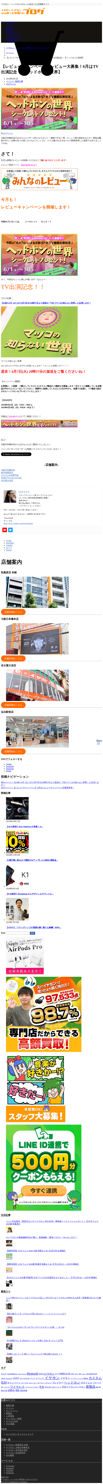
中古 (41, 1386)
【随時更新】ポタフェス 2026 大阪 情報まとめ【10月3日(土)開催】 (36, 1251)
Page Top (5, 1477)
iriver (76, 1374)
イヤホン (52, 1378)
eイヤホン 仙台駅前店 (15, 1453)
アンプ (32, 1378)
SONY (16, 1378)
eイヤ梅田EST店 (62, 1374)
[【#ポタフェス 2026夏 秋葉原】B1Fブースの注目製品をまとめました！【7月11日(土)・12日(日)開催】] (9, 1283)
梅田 (97, 1387)
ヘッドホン (72, 1382)
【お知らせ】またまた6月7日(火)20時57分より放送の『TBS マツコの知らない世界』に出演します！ (46, 303)
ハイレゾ (48, 1383)
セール (40, 1383)
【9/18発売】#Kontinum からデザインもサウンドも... (29, 894)
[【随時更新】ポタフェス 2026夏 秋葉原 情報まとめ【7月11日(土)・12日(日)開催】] (9, 1270)
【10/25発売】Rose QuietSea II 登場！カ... (24, 827)
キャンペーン (12, 28)
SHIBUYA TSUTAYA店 (11, 478)
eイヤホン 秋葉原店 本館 (17, 1445)
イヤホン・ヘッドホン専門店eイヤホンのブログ (20, 1479)
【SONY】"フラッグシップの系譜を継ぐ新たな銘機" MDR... (33, 927)
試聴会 (11, 1390)
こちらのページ (14, 416)
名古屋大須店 (7, 480)
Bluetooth (32, 1373)
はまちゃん (11, 84)
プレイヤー (57, 1382)
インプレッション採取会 (79, 1378)
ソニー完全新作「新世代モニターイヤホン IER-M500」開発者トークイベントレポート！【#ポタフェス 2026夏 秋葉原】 (52, 1222)
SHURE (3, 1378)
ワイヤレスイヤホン (32, 1387)
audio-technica (22, 1374)
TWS (21, 1378)
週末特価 (23, 1391)
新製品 (9, 31)
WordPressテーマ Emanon (18, 1482)
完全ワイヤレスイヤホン (73, 1387)
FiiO (72, 1374)
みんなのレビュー (29, 165)
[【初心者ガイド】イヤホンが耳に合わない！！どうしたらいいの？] (9, 1319)
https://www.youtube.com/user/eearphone (18, 523)
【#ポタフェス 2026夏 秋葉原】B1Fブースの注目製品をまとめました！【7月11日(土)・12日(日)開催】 (51, 1277)
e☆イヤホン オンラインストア (20, 1434)
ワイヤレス (17, 1386)
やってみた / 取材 (14, 36)
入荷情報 (10, 33)
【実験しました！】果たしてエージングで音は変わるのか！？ (34, 1354)
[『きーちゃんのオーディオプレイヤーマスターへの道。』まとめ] (9, 1333)
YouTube (9, 1470)
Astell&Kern (12, 1374)
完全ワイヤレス (56, 1387)
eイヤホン (49, 1373)
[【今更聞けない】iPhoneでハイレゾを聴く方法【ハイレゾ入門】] (9, 1346)
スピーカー (33, 1383)
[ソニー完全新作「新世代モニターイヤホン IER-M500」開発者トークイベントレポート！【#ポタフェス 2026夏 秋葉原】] (9, 1230)
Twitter (9, 764)
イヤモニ (65, 1378)
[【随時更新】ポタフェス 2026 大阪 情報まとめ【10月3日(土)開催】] (9, 1256)
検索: (3, 933)
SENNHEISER (91, 1374)
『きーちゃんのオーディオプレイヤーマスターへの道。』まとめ (35, 1327)
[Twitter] (10, 530)
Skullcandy (9, 1378)
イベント (10, 25)
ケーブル (24, 1383)
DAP (41, 1373)
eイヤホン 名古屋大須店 (17, 1450)
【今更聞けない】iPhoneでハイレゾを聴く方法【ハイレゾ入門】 (35, 1341)
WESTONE (26, 1378)
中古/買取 (10, 41)
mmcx (84, 1374)
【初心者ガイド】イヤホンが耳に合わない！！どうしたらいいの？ (36, 1314)
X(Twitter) (10, 1466)
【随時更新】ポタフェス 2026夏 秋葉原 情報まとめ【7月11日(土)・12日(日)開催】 (42, 1264)
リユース (7, 1387)
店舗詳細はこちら (13, 612)
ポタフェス (86, 1382)
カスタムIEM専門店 (10, 475)
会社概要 (10, 1455)
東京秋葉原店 (7, 473)
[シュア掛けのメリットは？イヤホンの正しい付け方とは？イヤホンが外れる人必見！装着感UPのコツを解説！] (9, 1306)
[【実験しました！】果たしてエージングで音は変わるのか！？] (9, 1360)
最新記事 (10, 23)
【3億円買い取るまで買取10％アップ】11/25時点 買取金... (32, 860)
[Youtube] (4, 530)
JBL (80, 1374)
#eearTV (4, 1374)
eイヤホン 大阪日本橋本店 (18, 1447)
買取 (17, 1390)
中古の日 (48, 1387)
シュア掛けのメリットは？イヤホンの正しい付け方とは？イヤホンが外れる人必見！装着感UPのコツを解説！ (53, 1299)
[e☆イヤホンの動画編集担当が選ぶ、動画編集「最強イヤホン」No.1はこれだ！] (9, 1243)
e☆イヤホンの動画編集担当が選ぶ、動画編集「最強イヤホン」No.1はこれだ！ (41, 1237)
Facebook (10, 766)
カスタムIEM (12, 39)
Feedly (8, 771)
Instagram (10, 769)
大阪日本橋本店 (8, 470)
